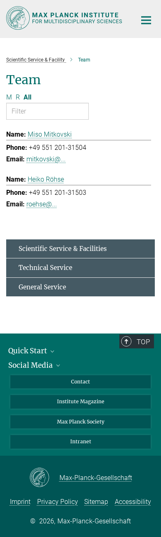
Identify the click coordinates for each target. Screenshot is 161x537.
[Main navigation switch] (146, 20)
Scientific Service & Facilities (63, 249)
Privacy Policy (57, 502)
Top (143, 342)
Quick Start (28, 351)
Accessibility (133, 502)
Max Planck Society (80, 422)
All (27, 97)
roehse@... (41, 204)
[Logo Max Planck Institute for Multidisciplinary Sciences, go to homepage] (65, 18)
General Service (42, 287)
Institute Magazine (80, 401)
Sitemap (96, 502)
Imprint (20, 502)
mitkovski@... (46, 159)
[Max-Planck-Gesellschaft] (44, 478)
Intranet (80, 441)
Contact (80, 382)
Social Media (31, 365)
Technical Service (45, 268)
